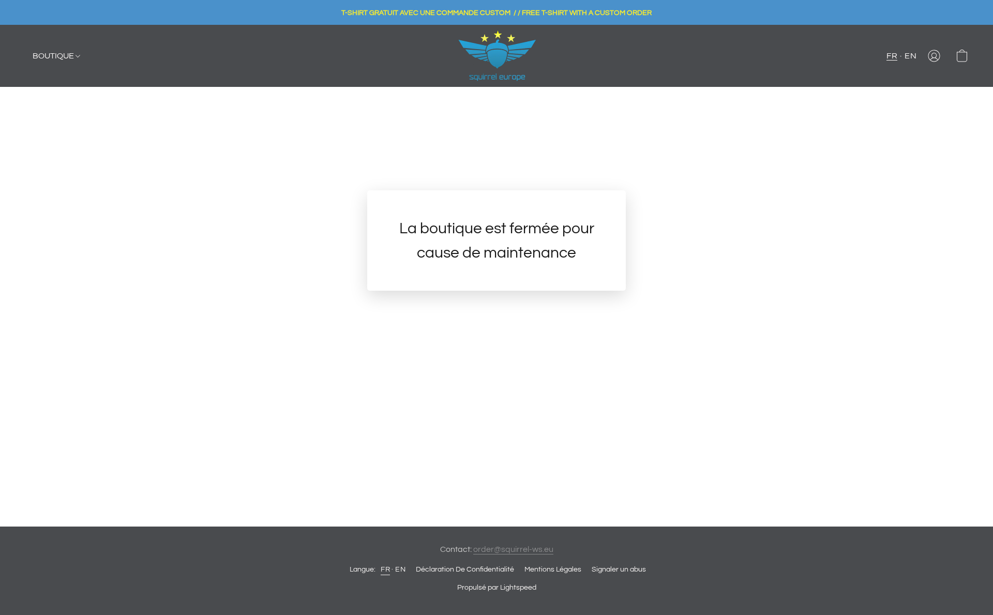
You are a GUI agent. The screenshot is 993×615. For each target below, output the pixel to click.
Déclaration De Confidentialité (465, 569)
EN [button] (910, 56)
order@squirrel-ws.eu (513, 549)
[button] (497, 56)
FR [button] (891, 56)
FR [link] (385, 569)
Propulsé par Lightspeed (496, 587)
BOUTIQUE (54, 56)
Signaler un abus (619, 569)
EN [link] (400, 569)
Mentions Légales (552, 569)
